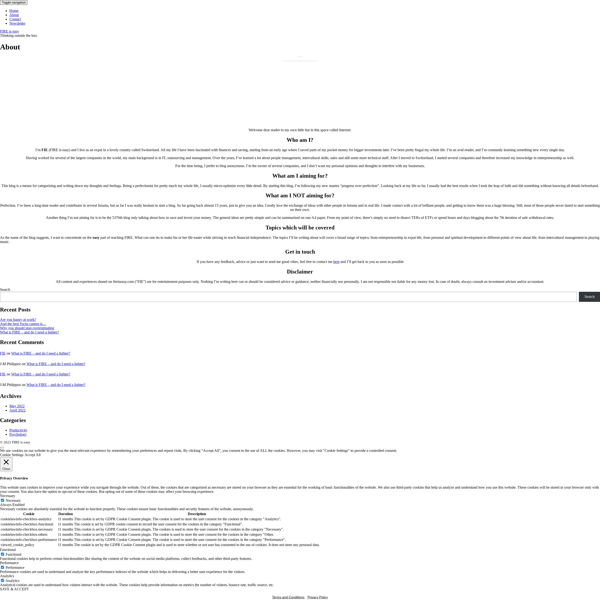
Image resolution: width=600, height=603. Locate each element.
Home (14, 11)
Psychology (18, 434)
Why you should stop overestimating (27, 328)
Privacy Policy (318, 597)
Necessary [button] (7, 496)
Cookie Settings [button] (11, 455)
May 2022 (17, 406)
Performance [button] (9, 563)
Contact (15, 19)
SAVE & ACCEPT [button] (14, 589)
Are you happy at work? (18, 320)
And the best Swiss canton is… (23, 324)
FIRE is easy (9, 31)
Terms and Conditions (288, 597)
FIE (3, 353)
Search (5, 290)
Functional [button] (8, 550)
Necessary (13, 500)
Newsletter (17, 23)
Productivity (18, 430)
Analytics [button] (7, 576)
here (336, 262)
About (14, 15)
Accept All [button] (33, 455)
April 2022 (17, 410)
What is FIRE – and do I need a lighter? (29, 332)
